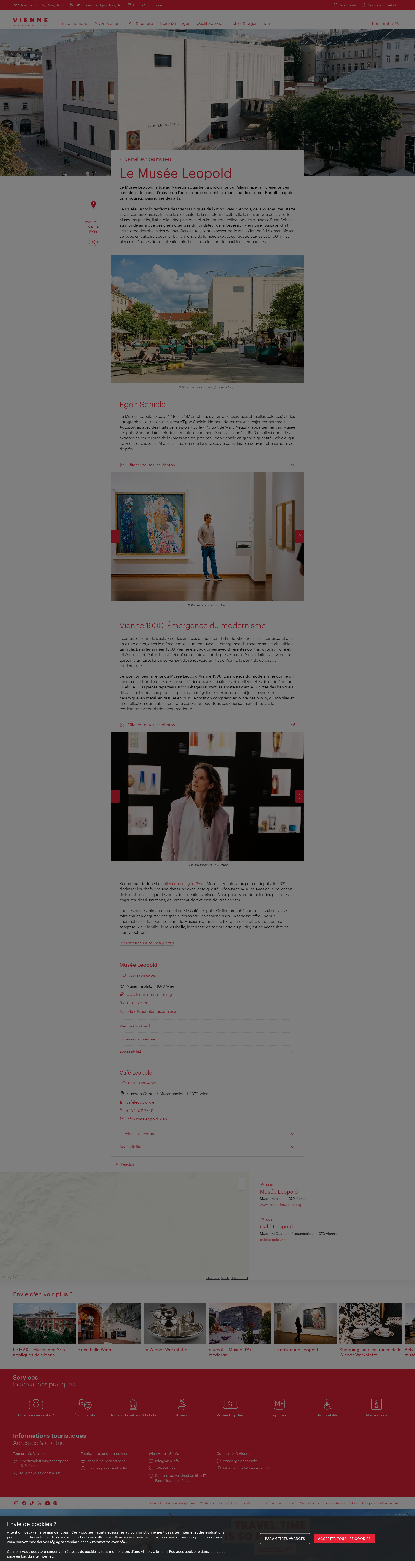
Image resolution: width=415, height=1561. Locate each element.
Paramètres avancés (285, 1539)
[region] (207, 1538)
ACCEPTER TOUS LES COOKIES (344, 1539)
